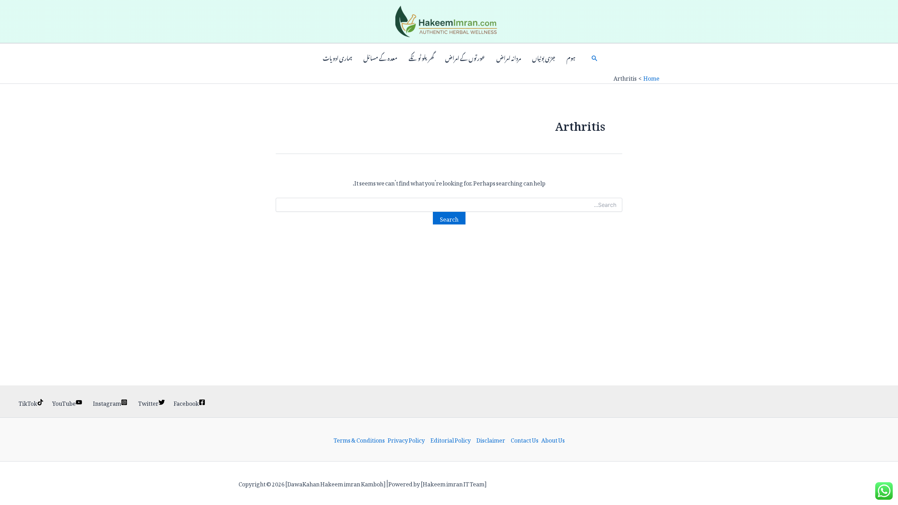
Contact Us (524, 439)
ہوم (571, 57)
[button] (594, 57)
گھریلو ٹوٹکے (421, 57)
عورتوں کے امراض (465, 57)
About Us (553, 439)
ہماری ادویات (337, 57)
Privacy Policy (406, 439)
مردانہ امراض (508, 57)
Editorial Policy (450, 439)
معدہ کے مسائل (380, 57)
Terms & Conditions (359, 439)
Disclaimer (490, 439)
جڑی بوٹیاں (543, 57)
